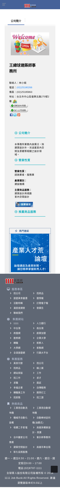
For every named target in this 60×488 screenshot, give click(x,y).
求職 (16, 383)
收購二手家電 (21, 427)
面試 (39, 383)
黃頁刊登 (18, 363)
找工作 (17, 378)
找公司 (17, 293)
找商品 (40, 293)
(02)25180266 (24, 87)
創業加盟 (41, 333)
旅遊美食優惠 (21, 298)
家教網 (40, 348)
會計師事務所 (44, 437)
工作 (39, 373)
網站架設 (18, 373)
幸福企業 (18, 387)
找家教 (17, 397)
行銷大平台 (42, 353)
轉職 (16, 343)
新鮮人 (40, 343)
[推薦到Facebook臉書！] (11, 114)
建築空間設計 (21, 447)
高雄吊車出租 (44, 447)
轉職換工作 (19, 392)
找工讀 (40, 397)
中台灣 (17, 328)
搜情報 (40, 298)
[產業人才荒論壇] (30, 252)
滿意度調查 (19, 308)
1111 (16, 323)
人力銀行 (41, 323)
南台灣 (40, 328)
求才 (39, 378)
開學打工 (41, 392)
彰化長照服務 (21, 452)
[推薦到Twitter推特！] (15, 114)
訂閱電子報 (42, 303)
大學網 (17, 348)
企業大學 (41, 338)
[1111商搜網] (30, 5)
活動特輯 (18, 303)
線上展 (40, 368)
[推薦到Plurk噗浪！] (19, 114)
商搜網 (17, 333)
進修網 (17, 338)
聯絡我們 (18, 313)
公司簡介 (16, 21)
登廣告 (40, 308)
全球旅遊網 (19, 353)
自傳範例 (41, 387)
